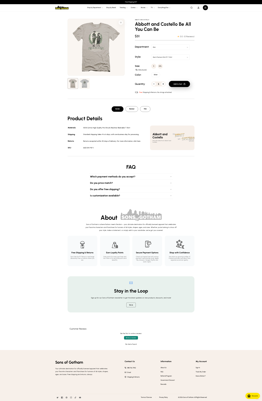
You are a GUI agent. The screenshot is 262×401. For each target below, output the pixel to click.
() (187, 36)
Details (117, 109)
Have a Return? (201, 376)
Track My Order (201, 372)
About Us (164, 368)
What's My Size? (142, 69)
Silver (156, 75)
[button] (95, 8)
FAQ (145, 109)
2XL (160, 66)
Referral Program (166, 376)
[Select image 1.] (84, 83)
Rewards (163, 384)
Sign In (198, 368)
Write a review (131, 338)
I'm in (131, 305)
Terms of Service (146, 397)
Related (131, 109)
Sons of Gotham (188, 397)
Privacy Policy (163, 397)
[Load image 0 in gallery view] (72, 83)
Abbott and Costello (142, 19)
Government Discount (168, 380)
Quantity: (140, 84)
